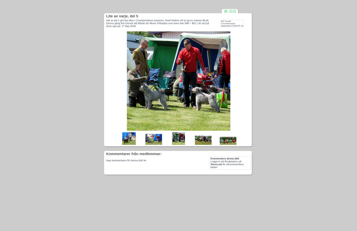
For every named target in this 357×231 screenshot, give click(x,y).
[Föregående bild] (231, 11)
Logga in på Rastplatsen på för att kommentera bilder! (227, 163)
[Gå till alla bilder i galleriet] (226, 11)
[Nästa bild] (234, 11)
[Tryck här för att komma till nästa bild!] (178, 129)
